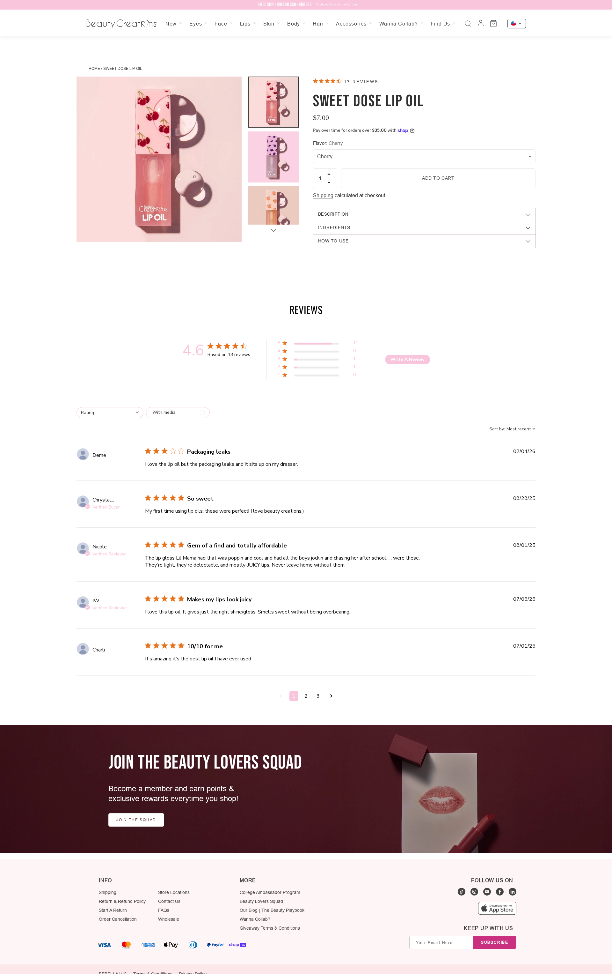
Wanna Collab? (255, 919)
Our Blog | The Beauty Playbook (272, 910)
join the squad (136, 819)
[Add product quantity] (329, 174)
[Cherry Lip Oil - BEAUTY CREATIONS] (159, 159)
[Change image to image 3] (273, 211)
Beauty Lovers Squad (261, 901)
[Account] (480, 23)
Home (94, 68)
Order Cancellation (118, 919)
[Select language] (516, 23)
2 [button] (306, 696)
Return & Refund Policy (122, 901)
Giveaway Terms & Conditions (270, 928)
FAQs (163, 910)
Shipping (323, 195)
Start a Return (113, 910)
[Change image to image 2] (273, 156)
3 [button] (318, 696)
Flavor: (328, 143)
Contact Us (169, 901)
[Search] (468, 23)
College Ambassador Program (270, 892)
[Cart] (493, 23)
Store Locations (174, 892)
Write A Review (407, 359)
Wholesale (168, 919)
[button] (318, 344)
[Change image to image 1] (273, 102)
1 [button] (293, 696)
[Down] (273, 230)
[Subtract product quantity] (329, 182)
